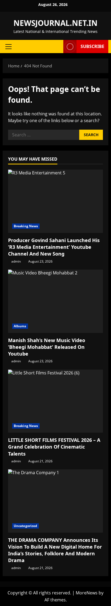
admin (16, 261)
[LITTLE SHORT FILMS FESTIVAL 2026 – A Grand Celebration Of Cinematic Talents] (55, 401)
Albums (20, 326)
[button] (8, 46)
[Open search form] (56, 46)
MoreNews (87, 593)
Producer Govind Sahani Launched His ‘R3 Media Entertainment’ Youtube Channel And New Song (54, 247)
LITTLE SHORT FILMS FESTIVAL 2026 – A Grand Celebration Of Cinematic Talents (54, 447)
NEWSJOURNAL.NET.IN (55, 23)
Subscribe (92, 46)
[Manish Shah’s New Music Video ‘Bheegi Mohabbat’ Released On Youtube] (55, 301)
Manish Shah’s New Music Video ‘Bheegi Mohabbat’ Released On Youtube (46, 347)
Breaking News (26, 226)
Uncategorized (25, 526)
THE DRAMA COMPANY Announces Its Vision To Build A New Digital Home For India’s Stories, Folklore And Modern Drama (55, 550)
